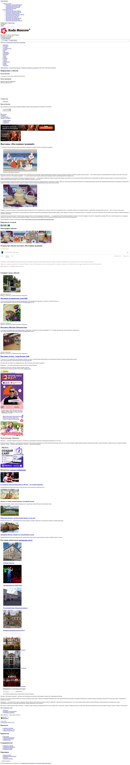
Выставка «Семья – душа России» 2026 (15, 356)
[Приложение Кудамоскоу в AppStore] (5, 719)
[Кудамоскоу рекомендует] (11, 668)
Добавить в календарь (5, 118)
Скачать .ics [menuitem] (6, 122)
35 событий (23, 668)
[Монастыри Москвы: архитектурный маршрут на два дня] (10, 515)
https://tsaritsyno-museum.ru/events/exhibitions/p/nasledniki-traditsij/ (39, 219)
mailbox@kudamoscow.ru (8, 730)
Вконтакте (5, 710)
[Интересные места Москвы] (11, 650)
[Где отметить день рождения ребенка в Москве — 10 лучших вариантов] (10, 482)
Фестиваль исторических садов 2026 (14, 298)
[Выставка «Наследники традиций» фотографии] (7, 242)
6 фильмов (23, 686)
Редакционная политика (8, 737)
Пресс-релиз (6, 736)
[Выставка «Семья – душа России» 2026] (65, 342)
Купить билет (4, 114)
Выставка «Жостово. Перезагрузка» (14, 327)
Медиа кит (5, 757)
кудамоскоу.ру (4, 722)
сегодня (8, 42)
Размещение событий (8, 745)
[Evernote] (7, 225)
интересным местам (6, 37)
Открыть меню (4, 23)
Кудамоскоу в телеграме (8, 712)
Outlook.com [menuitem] (6, 121)
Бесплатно (27, 302)
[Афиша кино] (11, 686)
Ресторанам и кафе (7, 749)
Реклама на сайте (7, 755)
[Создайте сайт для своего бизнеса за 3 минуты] (12, 467)
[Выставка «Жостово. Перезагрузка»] (65, 313)
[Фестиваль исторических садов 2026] (65, 284)
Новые (2, 256)
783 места (23, 650)
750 (27, 360)
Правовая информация (8, 738)
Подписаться (19, 691)
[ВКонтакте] (1, 225)
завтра (11, 42)
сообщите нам (27, 368)
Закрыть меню (11, 23)
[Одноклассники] (3, 225)
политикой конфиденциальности (43, 763)
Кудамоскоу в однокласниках (10, 711)
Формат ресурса (7, 740)
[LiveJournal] (9, 225)
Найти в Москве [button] (4, 1)
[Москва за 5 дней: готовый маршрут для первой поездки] (10, 498)
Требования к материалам (9, 747)
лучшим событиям (5, 38)
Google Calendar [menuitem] (7, 120)
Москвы (17, 34)
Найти (2, 25)
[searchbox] (65, 26)
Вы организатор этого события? (8, 372)
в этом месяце (22, 42)
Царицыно (5, 101)
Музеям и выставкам (8, 748)
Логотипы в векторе (8, 758)
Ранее (12, 256)
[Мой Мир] (5, 225)
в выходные (16, 42)
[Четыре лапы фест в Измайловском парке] (12, 413)
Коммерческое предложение (9, 756)
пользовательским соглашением (27, 763)
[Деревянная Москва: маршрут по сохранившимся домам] (10, 532)
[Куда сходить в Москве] (15, 33)
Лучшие (7, 256)
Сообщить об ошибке (8, 728)
